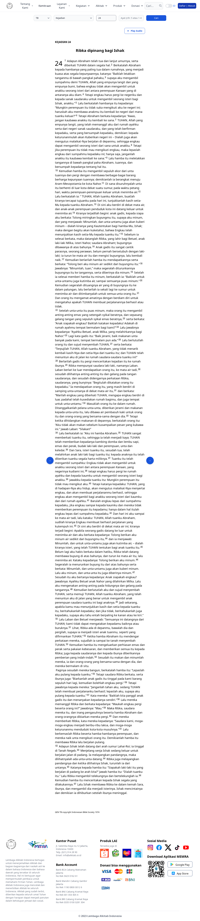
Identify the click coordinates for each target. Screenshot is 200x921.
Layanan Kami (62, 5)
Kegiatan (81, 6)
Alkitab (100, 6)
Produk (117, 6)
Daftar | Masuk (187, 5)
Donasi (135, 6)
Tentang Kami (25, 5)
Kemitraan (45, 6)
